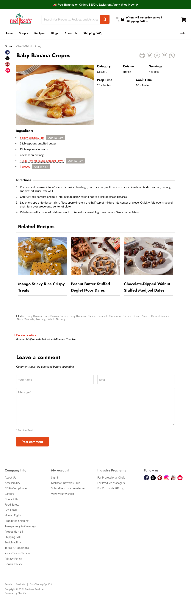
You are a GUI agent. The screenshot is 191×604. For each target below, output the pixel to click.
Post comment (32, 442)
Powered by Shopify (15, 593)
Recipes (39, 33)
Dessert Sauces (160, 316)
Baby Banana (34, 316)
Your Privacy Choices (17, 553)
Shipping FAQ (92, 33)
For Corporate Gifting (110, 488)
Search (8, 584)
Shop (22, 33)
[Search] (104, 19)
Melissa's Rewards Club (65, 483)
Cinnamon (115, 316)
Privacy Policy (13, 558)
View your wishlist (62, 493)
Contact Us (11, 499)
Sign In (55, 477)
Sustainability (13, 542)
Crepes (127, 316)
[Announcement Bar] (95, 4)
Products (20, 584)
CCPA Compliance (16, 488)
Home (9, 33)
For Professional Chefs (111, 477)
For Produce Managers (111, 483)
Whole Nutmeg (56, 319)
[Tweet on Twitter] (7, 58)
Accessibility (12, 483)
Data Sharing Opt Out (40, 584)
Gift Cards (11, 510)
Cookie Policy (13, 564)
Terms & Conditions (17, 547)
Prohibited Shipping (17, 520)
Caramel (102, 316)
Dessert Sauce (141, 316)
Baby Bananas (78, 316)
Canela (92, 316)
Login (182, 33)
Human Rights (13, 515)
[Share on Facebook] (7, 52)
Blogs (54, 33)
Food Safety (12, 504)
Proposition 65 (14, 531)
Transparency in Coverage (20, 526)
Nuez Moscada (25, 319)
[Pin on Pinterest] (7, 64)
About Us (71, 33)
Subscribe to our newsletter (68, 488)
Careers (9, 493)
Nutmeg (41, 319)
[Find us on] (7, 70)
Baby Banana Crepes (56, 316)
